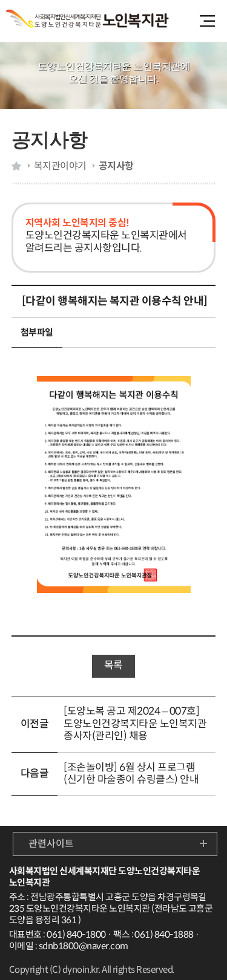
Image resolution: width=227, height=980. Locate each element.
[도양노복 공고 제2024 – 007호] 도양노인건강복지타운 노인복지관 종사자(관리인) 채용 (135, 723)
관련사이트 (51, 843)
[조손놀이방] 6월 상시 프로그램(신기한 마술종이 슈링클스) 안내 (131, 773)
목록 (113, 665)
